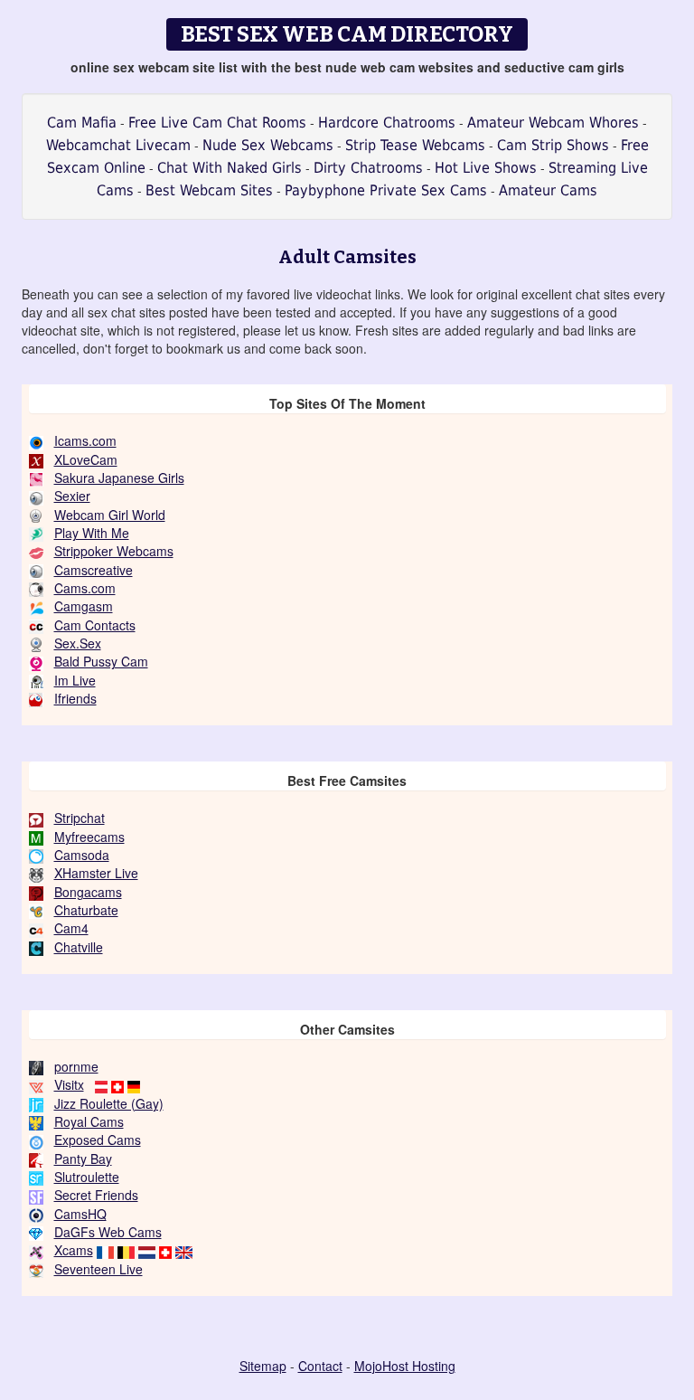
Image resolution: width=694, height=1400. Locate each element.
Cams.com (85, 588)
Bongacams (88, 892)
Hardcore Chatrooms (386, 122)
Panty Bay (83, 1158)
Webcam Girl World (109, 515)
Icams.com (85, 440)
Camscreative (93, 570)
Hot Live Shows (486, 167)
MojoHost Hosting (404, 1366)
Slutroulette (86, 1177)
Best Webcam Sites (209, 190)
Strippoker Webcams (114, 551)
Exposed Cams (97, 1139)
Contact (320, 1366)
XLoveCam (85, 459)
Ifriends (75, 698)
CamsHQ (80, 1214)
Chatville (78, 947)
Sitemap (262, 1366)
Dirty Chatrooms (368, 167)
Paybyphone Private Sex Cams (386, 190)
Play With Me (91, 533)
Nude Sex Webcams (267, 145)
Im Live (75, 680)
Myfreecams (89, 837)
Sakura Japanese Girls (119, 477)
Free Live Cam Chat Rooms (217, 122)
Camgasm (83, 606)
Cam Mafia (82, 122)
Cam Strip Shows (553, 145)
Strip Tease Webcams (415, 145)
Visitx (69, 1084)
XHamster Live (96, 873)
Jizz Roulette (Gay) (109, 1103)
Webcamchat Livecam (118, 145)
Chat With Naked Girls (229, 167)
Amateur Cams (548, 190)
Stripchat (79, 818)
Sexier (72, 496)
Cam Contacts (95, 625)
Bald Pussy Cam (101, 661)
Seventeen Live (98, 1269)
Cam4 (71, 928)
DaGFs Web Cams (108, 1232)
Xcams (73, 1250)
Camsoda (81, 855)
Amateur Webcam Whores (553, 122)
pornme (76, 1066)
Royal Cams (89, 1121)
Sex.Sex (77, 643)
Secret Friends (96, 1195)
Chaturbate (86, 910)
